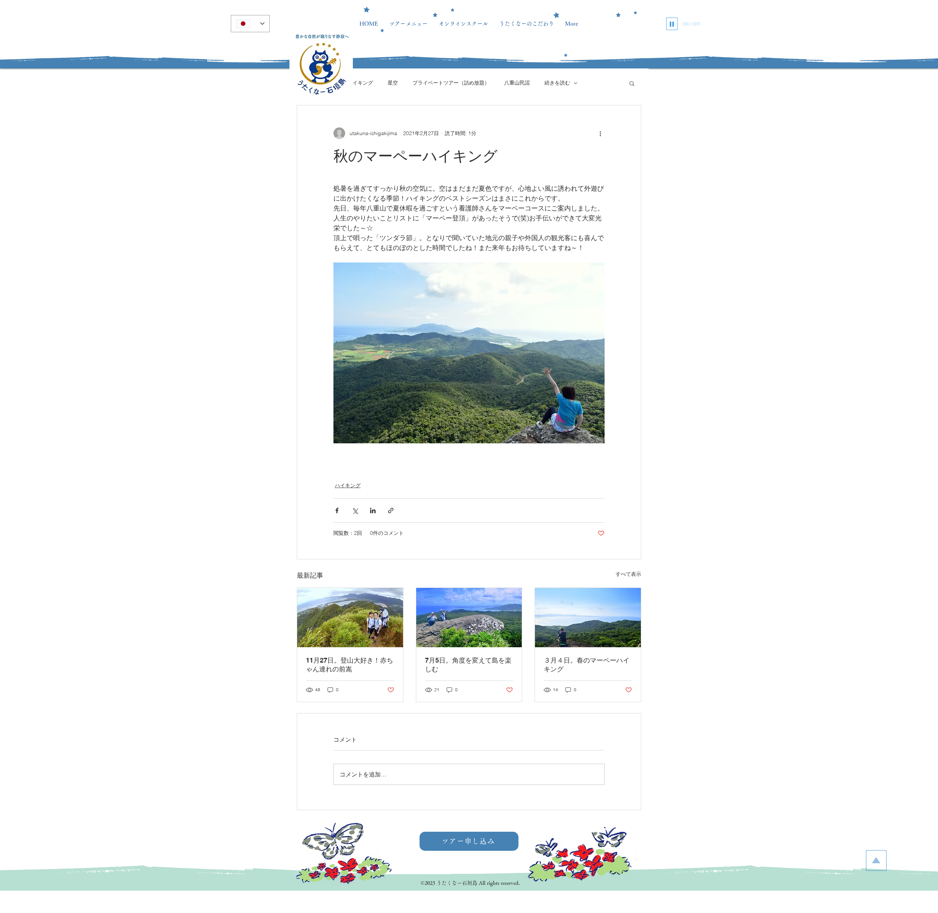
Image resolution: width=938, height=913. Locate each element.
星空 (393, 82)
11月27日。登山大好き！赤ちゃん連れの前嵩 (349, 664)
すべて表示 (628, 574)
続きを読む (557, 82)
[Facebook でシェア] (336, 510)
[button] (631, 83)
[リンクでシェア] (390, 510)
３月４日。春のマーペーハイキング (586, 664)
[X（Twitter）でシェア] (354, 510)
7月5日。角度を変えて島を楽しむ (468, 664)
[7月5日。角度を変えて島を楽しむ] (469, 617)
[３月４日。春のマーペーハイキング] (588, 617)
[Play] (671, 24)
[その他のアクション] (600, 133)
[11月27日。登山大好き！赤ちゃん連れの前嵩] (350, 617)
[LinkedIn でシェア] (372, 510)
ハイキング (360, 82)
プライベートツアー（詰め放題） (451, 82)
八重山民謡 (517, 82)
